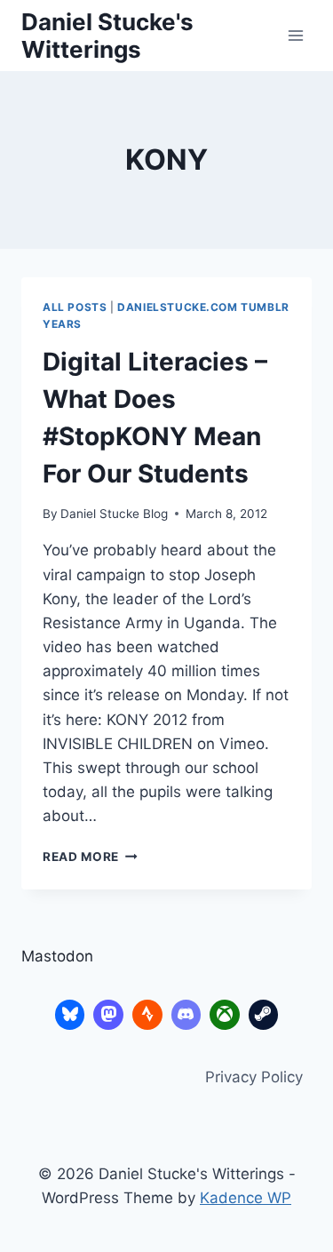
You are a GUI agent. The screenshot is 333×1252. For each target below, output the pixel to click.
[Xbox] (224, 1014)
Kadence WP (245, 1198)
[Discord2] (186, 1014)
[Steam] (263, 1014)
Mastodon (57, 956)
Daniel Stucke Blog (114, 513)
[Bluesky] (70, 1014)
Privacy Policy (254, 1077)
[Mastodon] (108, 1014)
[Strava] (147, 1014)
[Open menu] (295, 35)
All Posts (75, 307)
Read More (90, 856)
